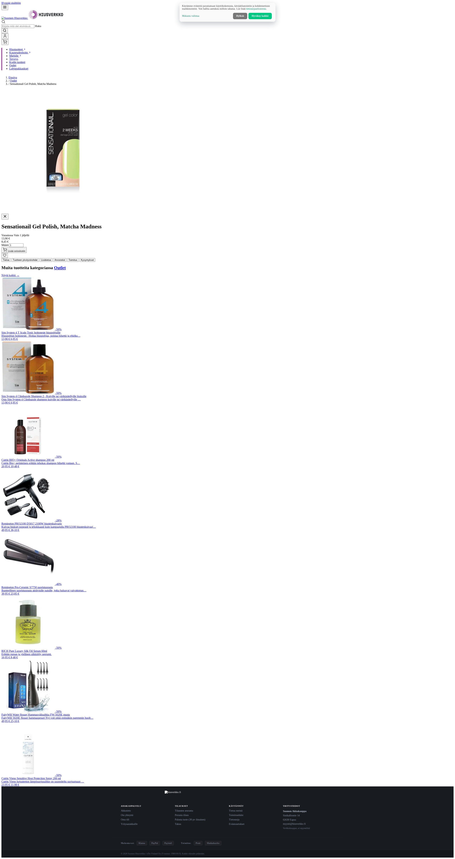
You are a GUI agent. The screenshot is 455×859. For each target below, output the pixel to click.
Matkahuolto (213, 843)
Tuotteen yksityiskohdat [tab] (25, 260)
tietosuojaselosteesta (256, 8)
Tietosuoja (234, 819)
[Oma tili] (5, 36)
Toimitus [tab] (73, 260)
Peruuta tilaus (182, 815)
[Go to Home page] (32, 18)
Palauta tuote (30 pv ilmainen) (190, 819)
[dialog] (227, 12)
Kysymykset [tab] (87, 260)
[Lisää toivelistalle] (4, 255)
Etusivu (13, 77)
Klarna (142, 843)
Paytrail (168, 843)
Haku (38, 26)
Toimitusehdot (236, 815)
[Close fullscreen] (5, 217)
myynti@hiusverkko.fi (294, 823)
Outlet (13, 80)
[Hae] (4, 30)
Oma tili (125, 819)
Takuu (178, 824)
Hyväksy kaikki (260, 16)
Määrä (5, 245)
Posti (198, 843)
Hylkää (240, 16)
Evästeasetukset (236, 824)
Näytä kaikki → (10, 275)
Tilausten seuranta (184, 810)
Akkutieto (126, 810)
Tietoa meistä (235, 810)
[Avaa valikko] (4, 7)
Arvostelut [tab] (60, 260)
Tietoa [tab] (6, 260)
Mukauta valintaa (190, 16)
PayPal (154, 843)
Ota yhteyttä (127, 815)
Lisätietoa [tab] (46, 260)
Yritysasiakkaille (129, 824)
